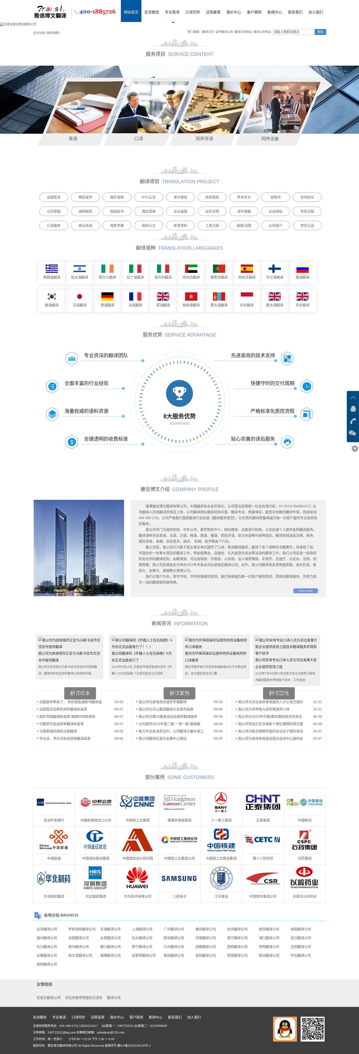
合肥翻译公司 (78, 938)
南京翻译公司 (269, 929)
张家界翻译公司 (144, 955)
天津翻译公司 (110, 929)
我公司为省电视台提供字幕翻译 (163, 702)
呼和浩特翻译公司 (82, 929)
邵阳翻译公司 (47, 964)
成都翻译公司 (205, 947)
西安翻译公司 (174, 938)
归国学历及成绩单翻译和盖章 (61, 724)
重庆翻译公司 (205, 929)
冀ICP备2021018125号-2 (134, 1045)
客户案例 (254, 12)
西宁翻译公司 (142, 947)
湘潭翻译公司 (110, 955)
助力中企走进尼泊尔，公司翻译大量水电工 (171, 731)
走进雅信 (151, 12)
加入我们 (315, 12)
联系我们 (295, 12)
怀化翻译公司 (301, 955)
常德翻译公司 (237, 955)
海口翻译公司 (269, 938)
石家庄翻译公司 (49, 998)
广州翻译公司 (174, 929)
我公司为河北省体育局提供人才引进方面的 (270, 702)
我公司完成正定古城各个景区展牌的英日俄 (270, 724)
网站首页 (131, 12)
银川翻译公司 (110, 947)
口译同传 (192, 12)
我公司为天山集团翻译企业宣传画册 (166, 709)
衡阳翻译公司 (174, 955)
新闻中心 (274, 12)
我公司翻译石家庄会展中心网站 (163, 738)
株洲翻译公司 (269, 955)
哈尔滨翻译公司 (80, 955)
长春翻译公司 (47, 955)
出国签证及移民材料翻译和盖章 (63, 709)
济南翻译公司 (205, 938)
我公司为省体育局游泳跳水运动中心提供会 (270, 738)
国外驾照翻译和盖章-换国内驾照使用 (67, 716)
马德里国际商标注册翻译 (58, 731)
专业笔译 (172, 12)
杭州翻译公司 (237, 929)
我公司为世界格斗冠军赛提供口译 (263, 709)
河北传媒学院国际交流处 (84, 998)
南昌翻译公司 (301, 929)
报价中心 (233, 12)
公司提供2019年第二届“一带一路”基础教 (169, 724)
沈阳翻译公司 (301, 947)
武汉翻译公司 (301, 938)
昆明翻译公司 (237, 947)
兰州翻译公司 (174, 947)
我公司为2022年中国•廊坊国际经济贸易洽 (270, 716)
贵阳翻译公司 (269, 947)
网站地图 (53, 33)
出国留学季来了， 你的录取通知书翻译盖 (70, 702)
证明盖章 (213, 12)
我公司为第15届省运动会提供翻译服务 (168, 716)
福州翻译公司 (47, 938)
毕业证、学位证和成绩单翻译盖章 (65, 738)
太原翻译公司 (110, 938)
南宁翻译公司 (237, 938)
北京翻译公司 (47, 929)
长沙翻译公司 (47, 947)
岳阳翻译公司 (205, 955)
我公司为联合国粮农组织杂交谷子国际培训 (270, 731)
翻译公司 (114, 998)
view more (306, 591)
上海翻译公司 (142, 929)
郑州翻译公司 (78, 947)
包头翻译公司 (142, 938)
